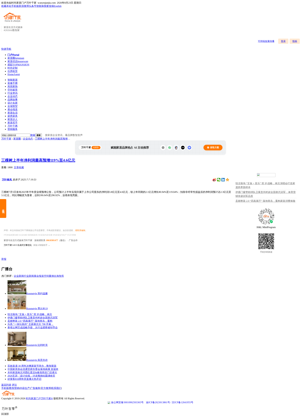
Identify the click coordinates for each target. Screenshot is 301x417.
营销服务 (13, 129)
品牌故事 (13, 99)
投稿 (294, 41)
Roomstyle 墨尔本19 (37, 308)
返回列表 (6, 384)
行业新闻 (29, 276)
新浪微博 (24, 6)
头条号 (32, 6)
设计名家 (13, 103)
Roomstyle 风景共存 (37, 360)
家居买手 (13, 122)
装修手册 (13, 83)
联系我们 (56, 388)
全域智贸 (13, 106)
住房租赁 (13, 71)
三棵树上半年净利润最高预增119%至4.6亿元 (53, 138)
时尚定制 (13, 68)
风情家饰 (13, 86)
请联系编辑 (80, 230)
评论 (14, 384)
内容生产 (25, 388)
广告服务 (35, 388)
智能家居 (13, 79)
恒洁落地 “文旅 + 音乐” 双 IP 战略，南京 (30, 314)
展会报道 (13, 109)
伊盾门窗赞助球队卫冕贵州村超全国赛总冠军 (33, 317)
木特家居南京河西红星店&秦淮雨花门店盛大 (32, 372)
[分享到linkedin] (223, 179)
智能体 (40, 6)
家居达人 (13, 119)
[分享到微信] (219, 179)
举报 (3, 259)
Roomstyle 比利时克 (37, 345)
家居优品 (18, 61)
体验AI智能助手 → (41, 245)
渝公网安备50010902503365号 (127, 402)
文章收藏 (19, 167)
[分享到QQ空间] (227, 179)
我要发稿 (49, 6)
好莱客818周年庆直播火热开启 (24, 379)
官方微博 (46, 388)
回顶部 (5, 414)
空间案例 (49, 276)
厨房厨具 (13, 116)
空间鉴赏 (13, 89)
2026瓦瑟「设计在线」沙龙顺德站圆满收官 (31, 375)
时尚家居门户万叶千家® (39, 398)
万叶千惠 (13, 126)
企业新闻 (19, 276)
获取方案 (214, 147)
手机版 (15, 6)
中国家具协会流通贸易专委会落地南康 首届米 (33, 369)
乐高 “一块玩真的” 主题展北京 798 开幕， (31, 324)
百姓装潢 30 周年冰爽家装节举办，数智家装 (32, 366)
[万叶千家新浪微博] (214, 179)
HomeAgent (14, 74)
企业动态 (13, 96)
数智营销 (14, 388)
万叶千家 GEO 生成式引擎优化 (18, 245)
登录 (283, 41)
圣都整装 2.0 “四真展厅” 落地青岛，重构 (30, 321)
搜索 (32, 135)
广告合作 (73, 240)
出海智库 (59, 276)
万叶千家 (6, 138)
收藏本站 (6, 6)
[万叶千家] (13, 22)
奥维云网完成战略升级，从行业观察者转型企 (33, 327)
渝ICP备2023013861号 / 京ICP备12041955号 (169, 402)
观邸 (18, 64)
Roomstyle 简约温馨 (37, 293)
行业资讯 (13, 93)
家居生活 (13, 112)
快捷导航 (6, 49)
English (57, 6)
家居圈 (16, 58)
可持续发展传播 (266, 41)
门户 (13, 54)
